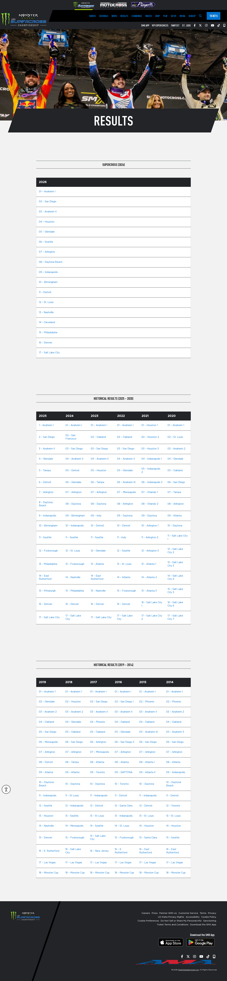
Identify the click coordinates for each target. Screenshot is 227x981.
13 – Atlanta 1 (148, 564)
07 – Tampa (174, 492)
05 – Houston (98, 470)
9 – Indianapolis (47, 516)
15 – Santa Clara (148, 838)
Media (182, 15)
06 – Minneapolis (48, 742)
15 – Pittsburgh (47, 591)
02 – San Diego (47, 201)
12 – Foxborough (48, 551)
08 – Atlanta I (147, 762)
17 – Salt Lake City (49, 353)
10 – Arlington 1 (149, 526)
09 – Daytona (124, 516)
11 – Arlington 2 (149, 537)
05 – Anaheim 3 (175, 732)
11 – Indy (121, 537)
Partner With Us (168, 913)
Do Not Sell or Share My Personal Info (181, 921)
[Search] (200, 16)
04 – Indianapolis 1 (151, 459)
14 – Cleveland (47, 322)
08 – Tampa (72, 762)
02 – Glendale (47, 702)
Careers (146, 913)
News (114, 15)
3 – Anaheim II (47, 449)
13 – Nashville (46, 312)
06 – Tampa (97, 482)
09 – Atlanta (175, 516)
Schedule (103, 15)
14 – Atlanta (123, 577)
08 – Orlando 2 (149, 504)
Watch (148, 15)
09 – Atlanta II (147, 772)
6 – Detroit (45, 482)
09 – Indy (96, 516)
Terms (203, 913)
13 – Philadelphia (48, 564)
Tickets (214, 15)
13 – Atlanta (97, 564)
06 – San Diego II (124, 742)
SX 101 (173, 15)
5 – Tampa (45, 470)
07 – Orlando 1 (149, 492)
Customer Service (188, 913)
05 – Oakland (175, 470)
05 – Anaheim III (148, 732)
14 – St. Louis (122, 826)
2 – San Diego (47, 437)
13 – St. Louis (124, 564)
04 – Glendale (175, 459)
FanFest (175, 25)
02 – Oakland (98, 437)
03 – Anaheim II (48, 212)
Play (165, 15)
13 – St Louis (97, 816)
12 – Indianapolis (74, 806)
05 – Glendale (47, 232)
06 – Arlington (98, 742)
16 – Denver (45, 343)
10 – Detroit (97, 526)
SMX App (145, 25)
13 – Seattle (71, 816)
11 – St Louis (72, 796)
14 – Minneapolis (74, 826)
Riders (92, 15)
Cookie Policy (208, 917)
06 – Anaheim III (126, 482)
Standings (136, 15)
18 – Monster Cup (48, 873)
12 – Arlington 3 (150, 551)
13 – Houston (46, 816)
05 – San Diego (47, 732)
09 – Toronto (97, 772)
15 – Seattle (172, 838)
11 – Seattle (45, 537)
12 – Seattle (123, 551)
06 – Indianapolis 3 (151, 482)
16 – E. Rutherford (49, 851)
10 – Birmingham (48, 282)
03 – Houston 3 (150, 449)
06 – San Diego (176, 482)
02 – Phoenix (146, 702)
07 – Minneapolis (126, 492)
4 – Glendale (46, 459)
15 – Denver (45, 838)
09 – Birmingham (75, 516)
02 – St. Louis (175, 437)
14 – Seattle (96, 826)
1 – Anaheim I (46, 425)
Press (155, 913)
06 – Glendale (73, 482)
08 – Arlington (125, 504)
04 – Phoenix (97, 722)
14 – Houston (146, 826)
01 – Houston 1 (149, 425)
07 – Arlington (47, 252)
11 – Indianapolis (47, 796)
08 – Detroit (46, 762)
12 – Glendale (98, 551)
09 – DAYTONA (123, 772)
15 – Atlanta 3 (149, 591)
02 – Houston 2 (150, 437)
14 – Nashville (72, 577)
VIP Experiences (160, 25)
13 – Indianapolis (124, 816)
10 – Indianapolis (74, 526)
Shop (157, 15)
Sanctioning (209, 921)
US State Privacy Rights (171, 917)
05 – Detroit (72, 470)
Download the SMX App (203, 925)
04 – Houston (46, 222)
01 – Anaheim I (47, 191)
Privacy (212, 913)
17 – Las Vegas (47, 862)
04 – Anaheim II (74, 459)
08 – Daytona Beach (50, 262)
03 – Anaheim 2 (176, 449)
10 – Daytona (175, 526)
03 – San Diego (74, 449)
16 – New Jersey (99, 851)
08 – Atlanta (97, 762)
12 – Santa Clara (123, 806)
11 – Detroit (45, 292)
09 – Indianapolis (48, 272)
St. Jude (186, 25)
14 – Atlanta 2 (149, 577)
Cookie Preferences (148, 921)
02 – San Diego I (124, 702)
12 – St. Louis (46, 302)
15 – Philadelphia (48, 332)
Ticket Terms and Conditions (172, 925)
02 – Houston (73, 702)
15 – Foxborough (126, 591)
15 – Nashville (98, 591)
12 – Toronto (173, 806)
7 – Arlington (46, 492)
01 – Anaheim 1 (176, 425)
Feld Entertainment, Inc (188, 970)
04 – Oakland (46, 722)
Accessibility (193, 917)
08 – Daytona (73, 504)
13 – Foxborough (74, 564)
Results (124, 15)
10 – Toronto (122, 784)
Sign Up (192, 15)
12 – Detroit (96, 806)
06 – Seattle (46, 242)
